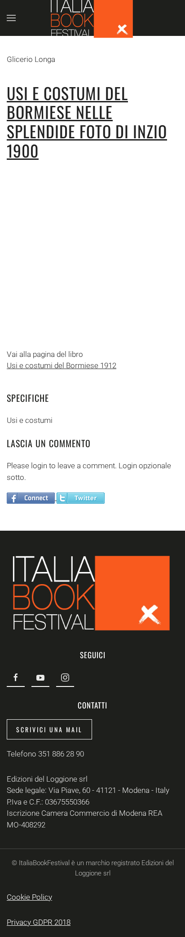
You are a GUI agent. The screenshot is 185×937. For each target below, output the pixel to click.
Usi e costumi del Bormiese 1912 (61, 365)
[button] (11, 18)
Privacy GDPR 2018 (38, 922)
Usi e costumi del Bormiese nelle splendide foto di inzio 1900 (87, 122)
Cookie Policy (29, 897)
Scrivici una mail (49, 729)
